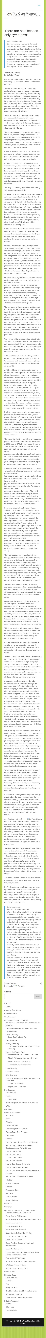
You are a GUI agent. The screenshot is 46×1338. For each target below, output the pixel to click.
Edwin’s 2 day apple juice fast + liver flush (23, 1058)
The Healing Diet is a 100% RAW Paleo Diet (22, 1103)
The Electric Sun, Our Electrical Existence (21, 1291)
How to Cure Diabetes (14, 1161)
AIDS (8, 1119)
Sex (7, 1284)
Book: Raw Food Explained (16, 1230)
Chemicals (10, 1307)
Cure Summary (10, 1017)
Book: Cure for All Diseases (16, 1216)
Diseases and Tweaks (12, 1113)
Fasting (8, 1096)
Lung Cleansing (11, 1068)
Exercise (9, 1281)
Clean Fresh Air (11, 1277)
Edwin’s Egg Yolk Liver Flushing (19, 1061)
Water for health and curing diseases (19, 1298)
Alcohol (8, 1303)
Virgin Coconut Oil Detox (17, 1087)
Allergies (9, 1122)
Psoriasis (9, 1193)
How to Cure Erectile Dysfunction (18, 1164)
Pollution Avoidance (11, 1301)
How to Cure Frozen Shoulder (17, 1167)
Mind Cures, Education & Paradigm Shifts (19, 1210)
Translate (21, 986)
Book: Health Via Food (14, 1223)
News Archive (9, 1272)
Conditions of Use (10, 1013)
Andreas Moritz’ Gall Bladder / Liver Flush (23, 1055)
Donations (8, 1203)
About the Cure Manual (12, 1010)
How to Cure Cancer (13, 1155)
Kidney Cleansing (12, 1044)
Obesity (9, 1187)
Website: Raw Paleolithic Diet (16, 1268)
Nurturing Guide (10, 1275)
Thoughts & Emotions (14, 1294)
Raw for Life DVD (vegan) (15, 1258)
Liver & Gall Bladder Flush (15, 1052)
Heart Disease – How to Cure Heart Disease (22, 1142)
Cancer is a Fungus (15, 1157)
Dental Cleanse (11, 1040)
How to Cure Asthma (13, 1151)
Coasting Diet (11, 1092)
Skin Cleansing (11, 1075)
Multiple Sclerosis (12, 1183)
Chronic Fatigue (12, 1125)
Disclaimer (8, 1109)
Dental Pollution (11, 1310)
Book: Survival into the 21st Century (19, 1233)
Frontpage (8, 1207)
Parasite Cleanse (12, 1071)
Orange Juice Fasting (15, 1083)
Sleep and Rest (11, 1287)
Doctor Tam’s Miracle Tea (17, 1037)
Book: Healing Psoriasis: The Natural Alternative (23, 1219)
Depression (10, 1135)
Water (8, 1106)
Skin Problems (11, 1197)
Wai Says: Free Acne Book (16, 1265)
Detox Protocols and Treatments (16, 1020)
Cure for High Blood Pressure (16, 1129)
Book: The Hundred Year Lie (16, 1236)
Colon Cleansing (12, 1034)
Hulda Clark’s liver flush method (19, 1065)
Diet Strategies (9, 1090)
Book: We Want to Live (14, 1249)
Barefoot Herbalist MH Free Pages (18, 1213)
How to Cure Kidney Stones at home (19, 1177)
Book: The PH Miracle (14, 1240)
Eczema (9, 1139)
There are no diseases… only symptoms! (21, 1261)
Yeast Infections (12, 1200)
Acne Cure (10, 1115)
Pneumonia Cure (12, 1190)
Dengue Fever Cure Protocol (16, 1132)
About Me (7, 1007)
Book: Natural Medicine (14, 1226)
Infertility (9, 1180)
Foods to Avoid (11, 1099)
